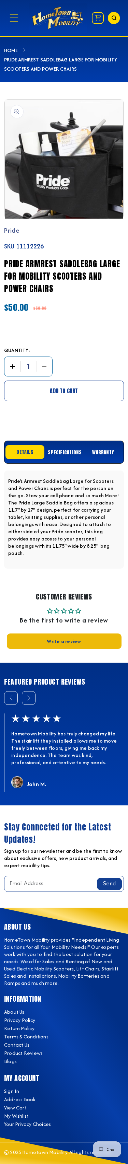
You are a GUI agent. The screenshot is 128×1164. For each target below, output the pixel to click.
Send (109, 883)
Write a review (64, 641)
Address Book (20, 1099)
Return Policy (19, 1028)
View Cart (15, 1107)
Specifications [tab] (65, 452)
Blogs (10, 1061)
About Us (14, 1011)
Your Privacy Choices (27, 1124)
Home (11, 50)
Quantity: (17, 350)
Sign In (11, 1091)
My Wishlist (16, 1115)
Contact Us (16, 1044)
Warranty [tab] (103, 452)
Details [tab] (24, 452)
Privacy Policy (19, 1020)
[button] (14, 18)
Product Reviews (23, 1053)
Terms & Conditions (26, 1036)
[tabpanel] (64, 519)
